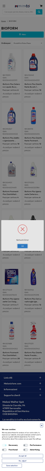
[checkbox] (4, 445)
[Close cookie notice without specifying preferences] (41, 425)
